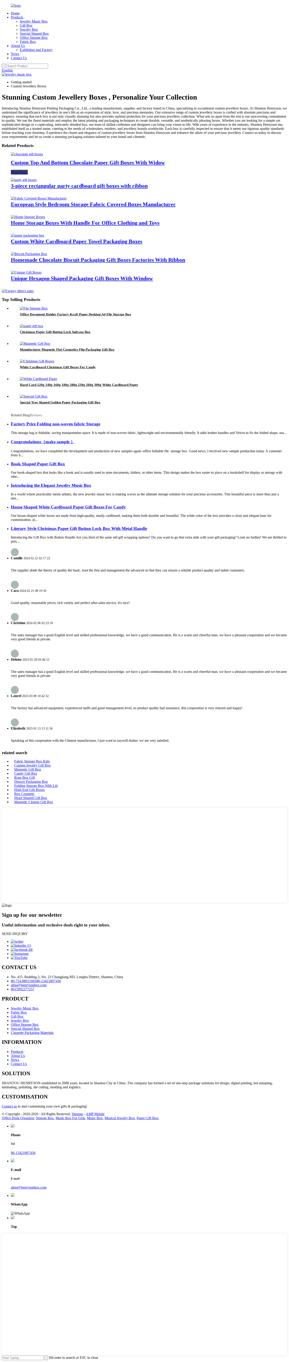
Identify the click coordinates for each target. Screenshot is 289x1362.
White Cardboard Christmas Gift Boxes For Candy (58, 367)
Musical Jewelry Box (120, 1118)
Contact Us (19, 58)
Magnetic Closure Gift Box (33, 802)
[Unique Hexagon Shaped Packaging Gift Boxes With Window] (26, 272)
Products (17, 17)
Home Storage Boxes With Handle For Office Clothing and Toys (85, 223)
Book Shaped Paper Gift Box (38, 464)
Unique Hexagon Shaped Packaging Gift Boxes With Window (82, 278)
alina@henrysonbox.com (29, 985)
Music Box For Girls (70, 1118)
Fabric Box (28, 42)
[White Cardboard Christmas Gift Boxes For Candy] (37, 361)
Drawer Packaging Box (31, 782)
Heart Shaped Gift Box (30, 798)
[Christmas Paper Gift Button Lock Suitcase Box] (31, 326)
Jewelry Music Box (34, 21)
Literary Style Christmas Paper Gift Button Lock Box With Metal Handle (79, 528)
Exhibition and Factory (36, 50)
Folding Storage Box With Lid (36, 786)
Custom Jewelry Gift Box (32, 765)
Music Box (95, 1118)
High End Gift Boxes (29, 790)
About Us (18, 46)
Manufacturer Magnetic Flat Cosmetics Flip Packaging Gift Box (67, 349)
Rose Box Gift (24, 777)
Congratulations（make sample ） (43, 441)
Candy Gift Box (25, 773)
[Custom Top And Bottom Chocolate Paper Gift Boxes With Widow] (27, 154)
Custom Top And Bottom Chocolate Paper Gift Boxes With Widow (88, 163)
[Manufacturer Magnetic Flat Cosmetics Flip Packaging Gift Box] (35, 343)
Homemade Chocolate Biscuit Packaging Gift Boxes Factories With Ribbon (98, 260)
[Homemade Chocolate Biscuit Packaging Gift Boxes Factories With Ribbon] (29, 254)
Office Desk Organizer (18, 1118)
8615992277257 (22, 989)
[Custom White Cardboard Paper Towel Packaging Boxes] (27, 235)
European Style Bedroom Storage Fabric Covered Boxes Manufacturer (93, 204)
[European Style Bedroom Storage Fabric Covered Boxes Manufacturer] (39, 198)
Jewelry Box (29, 29)
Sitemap (77, 1114)
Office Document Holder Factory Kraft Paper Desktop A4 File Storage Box (75, 314)
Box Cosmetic (24, 794)
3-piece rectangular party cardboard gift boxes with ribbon (79, 186)
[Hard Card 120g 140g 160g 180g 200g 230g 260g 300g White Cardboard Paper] (38, 379)
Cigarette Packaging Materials (32, 1033)
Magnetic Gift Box (27, 769)
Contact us (9, 1106)
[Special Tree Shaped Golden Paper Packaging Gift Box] (33, 396)
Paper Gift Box (147, 1118)
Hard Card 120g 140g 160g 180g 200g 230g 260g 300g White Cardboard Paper (79, 385)
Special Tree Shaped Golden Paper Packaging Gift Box (60, 402)
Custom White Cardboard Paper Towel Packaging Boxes (76, 241)
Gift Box (26, 25)
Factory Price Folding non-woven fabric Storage (55, 424)
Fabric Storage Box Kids (32, 761)
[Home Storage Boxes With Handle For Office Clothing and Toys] (28, 217)
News (15, 54)
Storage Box (45, 1118)
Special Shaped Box (34, 33)
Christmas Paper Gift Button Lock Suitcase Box (55, 332)
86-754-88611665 (23, 981)
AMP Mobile (95, 1114)
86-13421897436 (48, 981)
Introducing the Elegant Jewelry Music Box (51, 485)
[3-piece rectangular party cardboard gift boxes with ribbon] (24, 180)
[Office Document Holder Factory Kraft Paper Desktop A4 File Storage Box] (34, 308)
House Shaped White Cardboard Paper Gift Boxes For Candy (68, 507)
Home (15, 13)
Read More (19, 172)
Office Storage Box (34, 38)
